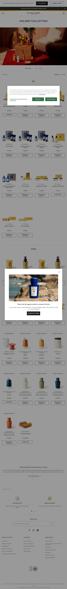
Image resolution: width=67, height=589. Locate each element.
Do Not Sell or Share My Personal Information (18, 99)
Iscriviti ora (33, 313)
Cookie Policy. (42, 94)
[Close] (59, 272)
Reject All (38, 99)
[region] (33, 95)
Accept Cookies (51, 99)
